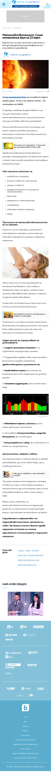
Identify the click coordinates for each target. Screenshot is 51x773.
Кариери (25, 731)
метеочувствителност (27, 565)
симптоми (22, 555)
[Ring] (9, 640)
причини (35, 551)
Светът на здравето (20, 55)
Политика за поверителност (26, 740)
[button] (10, 602)
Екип (25, 721)
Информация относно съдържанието (25, 744)
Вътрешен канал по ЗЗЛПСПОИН (25, 758)
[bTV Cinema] (38, 627)
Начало (6, 28)
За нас (25, 717)
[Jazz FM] (40, 689)
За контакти (25, 735)
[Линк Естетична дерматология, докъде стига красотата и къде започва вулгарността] (25, 615)
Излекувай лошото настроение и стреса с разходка (30, 315)
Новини (16, 28)
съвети (28, 551)
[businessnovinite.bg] (33, 653)
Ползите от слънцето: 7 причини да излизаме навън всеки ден (30, 146)
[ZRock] (31, 695)
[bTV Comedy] (23, 627)
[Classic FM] (20, 695)
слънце (21, 551)
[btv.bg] (10, 627)
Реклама (25, 726)
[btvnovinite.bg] (13, 652)
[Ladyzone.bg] (10, 668)
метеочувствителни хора (28, 560)
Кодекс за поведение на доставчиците (25, 753)
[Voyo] (32, 664)
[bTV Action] (11, 635)
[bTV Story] (29, 635)
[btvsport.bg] (13, 665)
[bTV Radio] (26, 688)
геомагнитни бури (35, 555)
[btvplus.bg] (9, 657)
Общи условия (25, 749)
